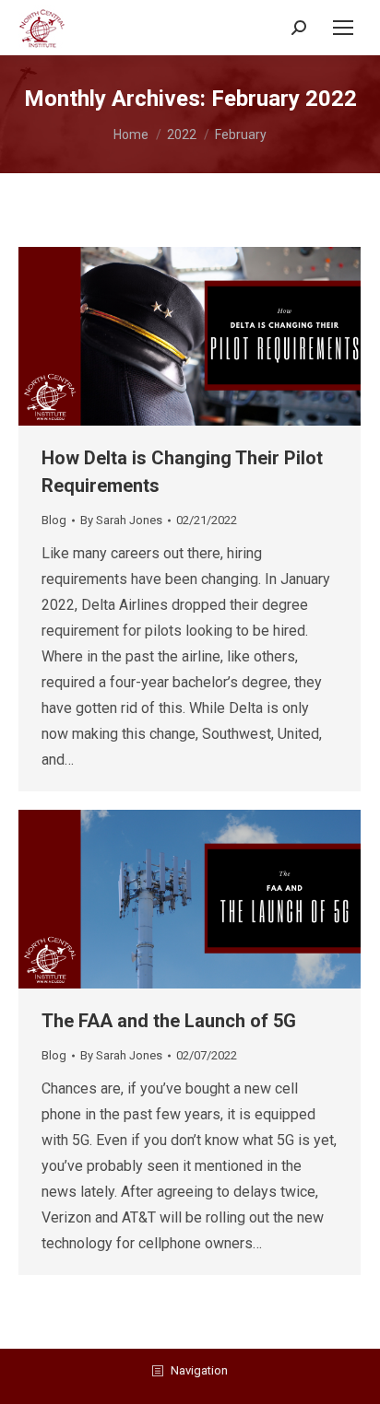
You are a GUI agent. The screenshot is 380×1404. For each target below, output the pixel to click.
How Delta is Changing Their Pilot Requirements (182, 472)
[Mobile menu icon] (343, 27)
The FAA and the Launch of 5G (169, 1021)
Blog (54, 520)
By (121, 520)
